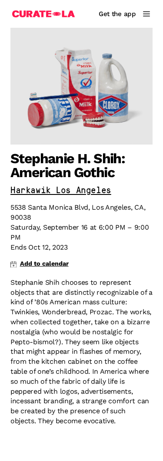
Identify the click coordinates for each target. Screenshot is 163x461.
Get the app (117, 14)
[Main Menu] (146, 14)
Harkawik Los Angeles (60, 190)
